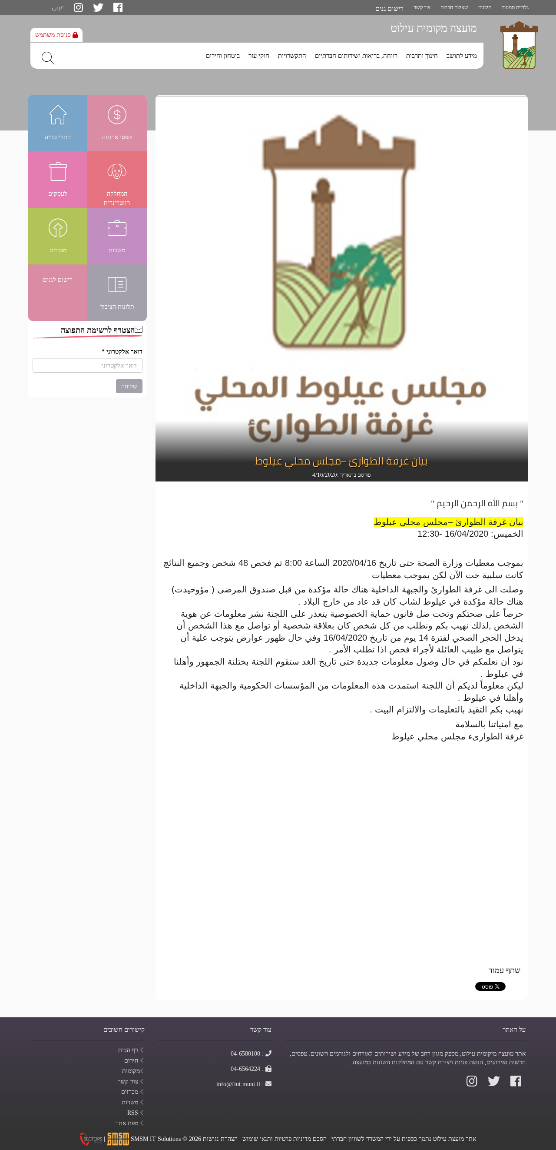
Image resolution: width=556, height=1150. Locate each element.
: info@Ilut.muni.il (240, 1084)
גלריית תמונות (515, 7)
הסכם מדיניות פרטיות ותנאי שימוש (284, 1138)
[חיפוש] (48, 58)
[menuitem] (461, 54)
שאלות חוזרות (454, 7)
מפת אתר (128, 1123)
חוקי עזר (258, 55)
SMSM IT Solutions (156, 1138)
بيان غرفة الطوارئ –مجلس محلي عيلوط (341, 461)
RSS (133, 1112)
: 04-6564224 (247, 1068)
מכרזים (130, 1091)
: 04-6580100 (247, 1053)
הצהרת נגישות (220, 1138)
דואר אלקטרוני (122, 351)
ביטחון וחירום (223, 55)
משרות (131, 1102)
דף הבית (129, 1050)
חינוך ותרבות (422, 55)
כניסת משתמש (54, 34)
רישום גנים (389, 8)
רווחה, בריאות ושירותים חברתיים (356, 55)
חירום (132, 1060)
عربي (58, 7)
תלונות (484, 7)
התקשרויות (292, 55)
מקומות (131, 1070)
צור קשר (422, 7)
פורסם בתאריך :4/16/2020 (341, 474)
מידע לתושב (462, 55)
